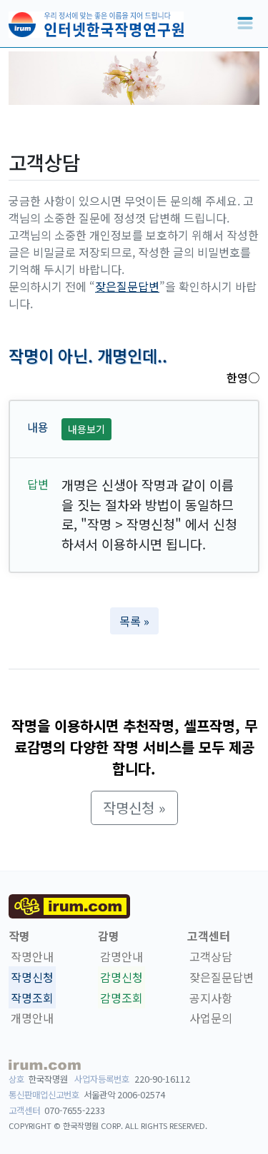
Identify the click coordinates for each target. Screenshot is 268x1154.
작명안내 (32, 956)
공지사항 (210, 997)
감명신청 (121, 977)
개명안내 (32, 1018)
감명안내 (121, 956)
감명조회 (121, 997)
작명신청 (32, 977)
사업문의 (210, 1018)
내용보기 (86, 429)
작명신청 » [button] (134, 807)
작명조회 (32, 997)
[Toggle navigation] (245, 23)
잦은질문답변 (127, 286)
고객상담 (210, 956)
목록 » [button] (134, 620)
